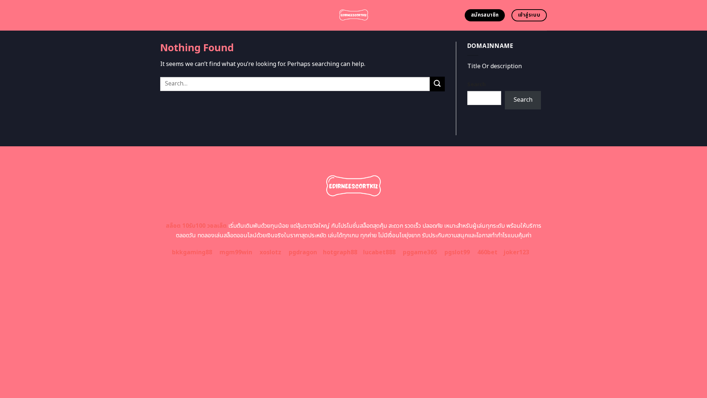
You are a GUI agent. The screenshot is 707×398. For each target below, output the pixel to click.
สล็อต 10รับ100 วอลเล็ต (196, 225)
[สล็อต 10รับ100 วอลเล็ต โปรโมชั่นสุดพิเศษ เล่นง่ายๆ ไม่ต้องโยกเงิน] (353, 15)
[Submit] (437, 84)
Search (476, 84)
